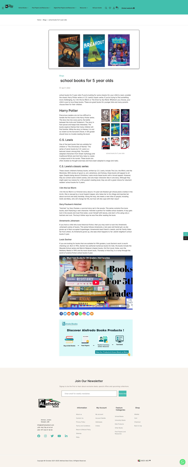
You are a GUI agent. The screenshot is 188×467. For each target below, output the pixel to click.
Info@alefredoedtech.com (45, 425)
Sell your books (97, 8)
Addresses (98, 422)
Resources (83, 8)
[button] (3, 8)
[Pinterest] (76, 313)
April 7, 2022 (66, 88)
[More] (92, 313)
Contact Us (79, 418)
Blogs (45, 20)
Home (39, 20)
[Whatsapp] (80, 313)
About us (79, 414)
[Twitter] (65, 313)
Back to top (138, 426)
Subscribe (122, 394)
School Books (23, 8)
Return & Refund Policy (83, 429)
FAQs (77, 437)
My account (99, 414)
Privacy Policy (80, 422)
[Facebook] (61, 313)
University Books (120, 420)
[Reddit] (69, 313)
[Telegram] (88, 313)
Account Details (100, 418)
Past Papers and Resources (40, 8)
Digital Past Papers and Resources (64, 8)
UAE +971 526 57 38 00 (44, 430)
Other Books (119, 428)
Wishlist (136, 414)
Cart (135, 418)
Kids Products (119, 424)
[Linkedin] (72, 313)
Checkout (137, 422)
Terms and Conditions (83, 426)
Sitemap (78, 433)
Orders (97, 426)
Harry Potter (68, 110)
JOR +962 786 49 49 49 (45, 427)
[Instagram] (84, 313)
